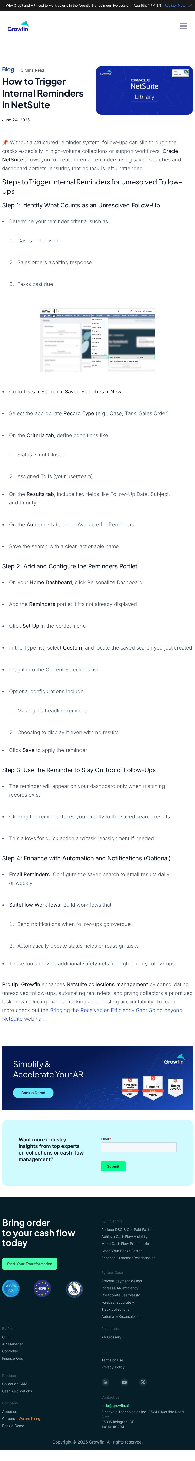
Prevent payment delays (121, 1281)
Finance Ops (12, 1358)
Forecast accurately (117, 1302)
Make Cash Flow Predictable (125, 1243)
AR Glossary (111, 1337)
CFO (5, 1337)
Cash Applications (17, 1391)
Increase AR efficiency (119, 1288)
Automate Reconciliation (121, 1316)
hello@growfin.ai (115, 1405)
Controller (10, 1351)
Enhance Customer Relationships (128, 1258)
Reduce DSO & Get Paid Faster (127, 1229)
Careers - (21, 1418)
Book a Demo (13, 1425)
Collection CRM (14, 1384)
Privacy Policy (113, 1367)
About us (9, 1411)
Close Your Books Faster (121, 1251)
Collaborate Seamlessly (120, 1295)
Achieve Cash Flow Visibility (124, 1236)
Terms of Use (112, 1360)
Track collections (115, 1309)
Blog (8, 69)
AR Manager (12, 1344)
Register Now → (177, 5)
